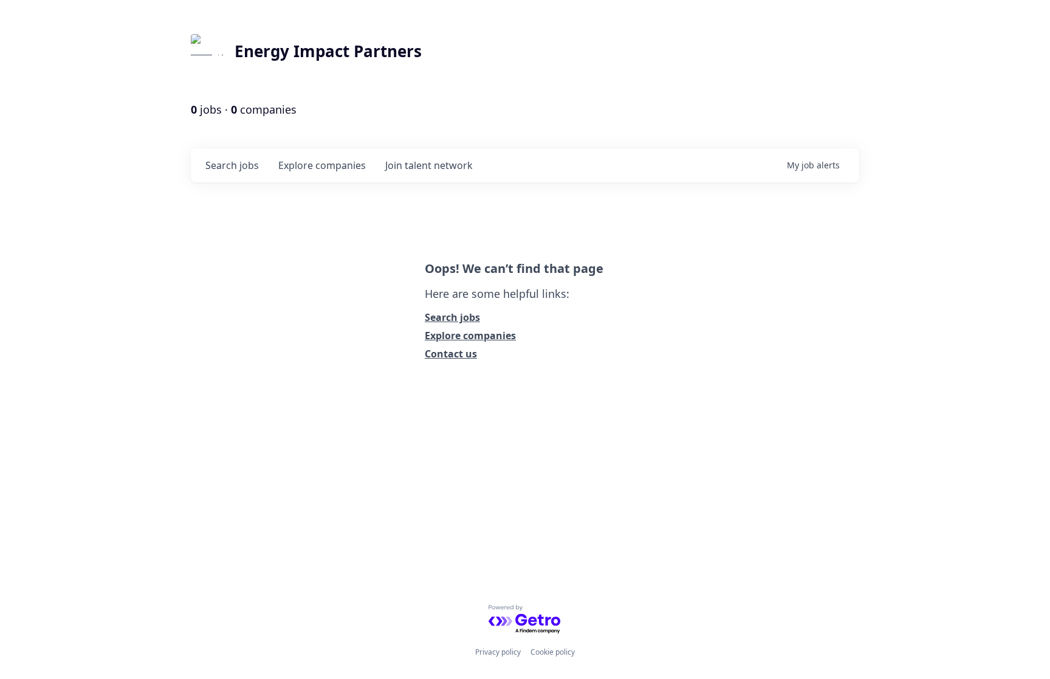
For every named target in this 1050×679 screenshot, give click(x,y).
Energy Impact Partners (328, 51)
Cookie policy (552, 652)
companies (322, 165)
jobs (232, 165)
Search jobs (452, 317)
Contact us (451, 353)
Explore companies (470, 335)
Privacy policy (498, 652)
